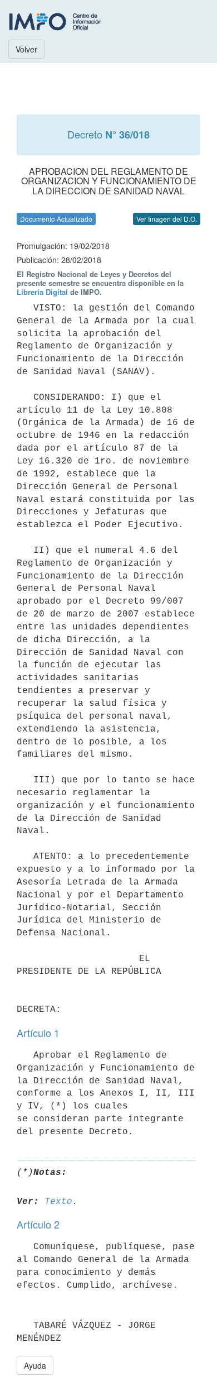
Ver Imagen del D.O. (166, 218)
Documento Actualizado (56, 218)
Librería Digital (42, 291)
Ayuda (35, 1365)
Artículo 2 (38, 1224)
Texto (58, 1202)
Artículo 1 (38, 1032)
